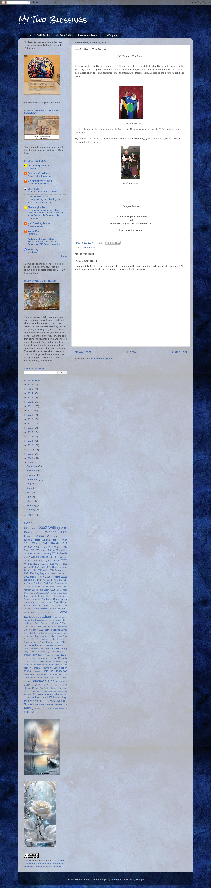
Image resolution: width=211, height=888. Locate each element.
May (29, 492)
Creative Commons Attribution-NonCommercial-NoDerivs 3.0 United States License (44, 863)
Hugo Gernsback (55, 620)
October (31, 475)
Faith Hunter (60, 602)
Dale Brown (36, 599)
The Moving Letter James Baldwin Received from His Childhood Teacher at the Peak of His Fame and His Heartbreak (45, 214)
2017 (31, 423)
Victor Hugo (29, 691)
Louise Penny (59, 648)
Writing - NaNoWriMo (44, 697)
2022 (31, 402)
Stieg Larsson (42, 677)
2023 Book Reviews (56, 567)
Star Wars (62, 674)
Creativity (57, 596)
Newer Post (83, 352)
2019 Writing (41, 560)
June (29, 488)
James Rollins (52, 630)
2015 (31, 432)
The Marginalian (37, 207)
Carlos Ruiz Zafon (40, 590)
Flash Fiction (55, 605)
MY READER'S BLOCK (40, 181)
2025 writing (56, 580)
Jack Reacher (43, 626)
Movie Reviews (33, 654)
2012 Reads (51, 543)
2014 (31, 436)
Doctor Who (29, 602)
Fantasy (27, 605)
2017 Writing (31, 556)
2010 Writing (42, 539)
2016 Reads (30, 553)
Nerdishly (33, 249)
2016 (31, 428)
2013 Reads (40, 547)
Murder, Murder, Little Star (40, 184)
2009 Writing (47, 536)
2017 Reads (59, 553)
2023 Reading (30, 570)
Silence (37, 671)
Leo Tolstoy (45, 648)
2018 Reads (46, 557)
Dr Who (49, 602)
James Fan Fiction (59, 626)
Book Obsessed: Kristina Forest (43, 191)
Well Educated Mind (44, 691)
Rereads (52, 665)
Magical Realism (31, 651)
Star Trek (52, 674)
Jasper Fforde (60, 633)
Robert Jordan (32, 668)
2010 (31, 454)
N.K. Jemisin (48, 655)
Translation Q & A (36, 168)
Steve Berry (29, 677)
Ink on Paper (35, 231)
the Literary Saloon (38, 165)
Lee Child (62, 645)
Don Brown (40, 602)
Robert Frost (61, 665)
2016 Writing (44, 553)
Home (28, 35)
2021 (31, 406)
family (28, 708)
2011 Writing (32, 543)
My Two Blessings (52, 19)
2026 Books (43, 35)
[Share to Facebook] (115, 243)
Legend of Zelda (31, 648)
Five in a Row (40, 605)
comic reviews (54, 704)
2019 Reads (29, 560)
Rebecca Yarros (40, 665)
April (29, 496)
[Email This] (106, 243)
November (32, 470)
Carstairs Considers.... (40, 173)
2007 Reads (30, 528)
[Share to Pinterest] (119, 243)
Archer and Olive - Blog (41, 239)
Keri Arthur (37, 645)
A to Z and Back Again (44, 583)
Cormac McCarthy (32, 596)
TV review (53, 685)
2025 (31, 389)
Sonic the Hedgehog (54, 670)
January (31, 509)
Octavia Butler (30, 662)
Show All (64, 256)
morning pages (41, 709)
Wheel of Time (30, 694)
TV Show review (39, 685)
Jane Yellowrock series (43, 633)
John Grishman (43, 639)
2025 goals (45, 580)
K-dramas (50, 642)
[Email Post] (100, 243)
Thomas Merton (31, 688)
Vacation (62, 688)
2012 (31, 445)
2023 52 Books (38, 567)
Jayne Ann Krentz (32, 636)
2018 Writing (60, 557)
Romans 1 (32, 234)
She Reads (34, 189)
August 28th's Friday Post (40, 176)
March (30, 501)
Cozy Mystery (47, 596)
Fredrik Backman (40, 608)
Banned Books (41, 586)
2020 (31, 410)
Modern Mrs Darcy (38, 197)
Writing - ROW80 (44, 700)
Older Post (179, 352)
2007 (31, 515)
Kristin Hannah (51, 645)
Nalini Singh (61, 655)
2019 (31, 415)
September (33, 479)
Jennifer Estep (30, 639)
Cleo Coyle (63, 593)
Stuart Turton (55, 677)
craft (65, 704)
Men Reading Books (39, 223)
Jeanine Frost (61, 636)
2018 (31, 419)
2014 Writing (37, 550)
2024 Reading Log (34, 573)
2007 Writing (49, 528)
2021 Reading (41, 564)
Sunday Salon (43, 681)
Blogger (140, 879)
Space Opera (29, 674)
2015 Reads (49, 550)
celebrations (39, 704)
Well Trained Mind (60, 691)
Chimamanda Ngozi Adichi (47, 593)
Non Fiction (43, 658)
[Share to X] (112, 243)
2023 (31, 397)
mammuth (116, 879)
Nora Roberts (59, 658)
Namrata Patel (30, 659)
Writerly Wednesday (48, 694)
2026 (31, 384)
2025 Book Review (34, 577)
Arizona (58, 583)
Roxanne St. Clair (49, 668)
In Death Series (40, 623)
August (31, 483)
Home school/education (45, 614)
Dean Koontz (60, 599)
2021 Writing (56, 564)
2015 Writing (61, 550)
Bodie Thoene (56, 586)
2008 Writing (89, 247)
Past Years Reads (88, 35)
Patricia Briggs (44, 662)
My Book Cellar (64, 35)
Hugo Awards (41, 620)
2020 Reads (54, 560)
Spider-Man (41, 674)
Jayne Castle (48, 636)
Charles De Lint (30, 593)
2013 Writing (54, 547)
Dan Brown (47, 599)
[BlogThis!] (109, 243)
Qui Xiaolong (57, 662)
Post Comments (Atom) (101, 358)
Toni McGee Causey (48, 688)
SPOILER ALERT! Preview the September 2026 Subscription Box (44, 243)
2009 (31, 458)
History (46, 613)
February (32, 505)
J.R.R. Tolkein (30, 626)
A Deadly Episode (36, 226)
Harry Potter (54, 608)
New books (33, 252)
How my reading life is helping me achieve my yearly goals (44, 200)
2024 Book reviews (58, 570)
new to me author (56, 709)
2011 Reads (59, 539)
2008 (31, 462)
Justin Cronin (39, 642)
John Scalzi (56, 639)
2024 (31, 393)
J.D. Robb (52, 623)
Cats (53, 589)
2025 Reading (52, 577)
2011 (30, 449)
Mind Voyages (111, 35)
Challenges (62, 590)
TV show (63, 685)
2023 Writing (43, 570)
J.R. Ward (62, 623)
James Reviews (33, 629)
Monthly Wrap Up (59, 651)
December (32, 466)
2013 (31, 441)
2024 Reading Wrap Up (56, 573)
